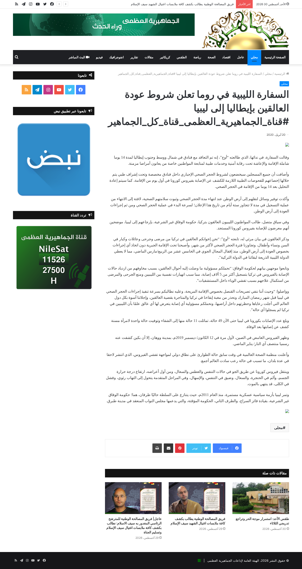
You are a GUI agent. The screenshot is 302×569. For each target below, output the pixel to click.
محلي (254, 57)
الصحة (212, 57)
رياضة (197, 57)
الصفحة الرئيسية (275, 57)
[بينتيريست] (180, 448)
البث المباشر (77, 57)
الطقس (182, 57)
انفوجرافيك (116, 57)
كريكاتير (165, 57)
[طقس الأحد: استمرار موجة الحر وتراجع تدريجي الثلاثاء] (260, 498)
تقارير (134, 57)
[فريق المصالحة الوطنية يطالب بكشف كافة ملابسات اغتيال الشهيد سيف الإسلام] (197, 498)
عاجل (240, 57)
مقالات (149, 57)
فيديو (99, 57)
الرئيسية (280, 74)
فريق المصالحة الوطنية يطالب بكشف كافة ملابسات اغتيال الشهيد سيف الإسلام (182, 4)
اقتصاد (226, 57)
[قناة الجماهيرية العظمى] (245, 29)
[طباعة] (157, 448)
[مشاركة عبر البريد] (168, 448)
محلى (278, 427)
